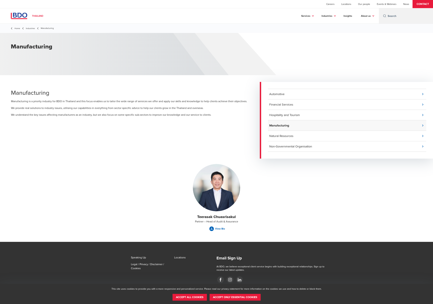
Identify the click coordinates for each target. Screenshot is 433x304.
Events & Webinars (386, 4)
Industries (327, 16)
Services (305, 16)
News (406, 4)
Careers (330, 4)
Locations (346, 4)
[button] (423, 4)
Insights (348, 16)
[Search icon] (384, 16)
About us (366, 16)
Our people (364, 4)
